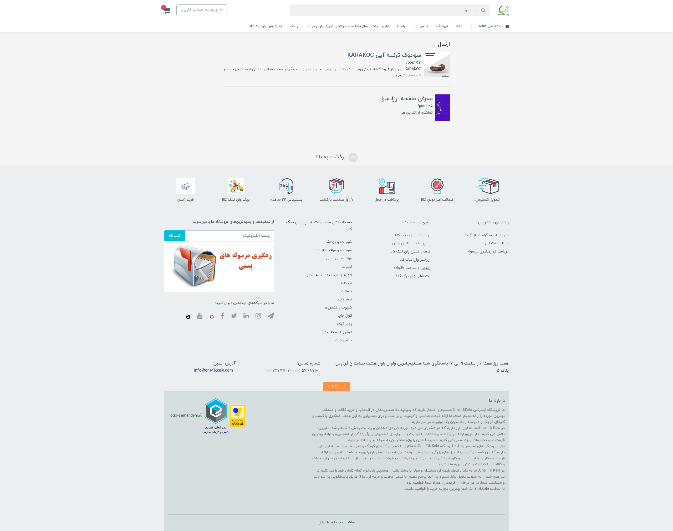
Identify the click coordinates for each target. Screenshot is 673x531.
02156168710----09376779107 (292, 370)
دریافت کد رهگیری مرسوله (488, 251)
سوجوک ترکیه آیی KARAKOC (384, 55)
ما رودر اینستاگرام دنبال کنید (487, 235)
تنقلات (346, 291)
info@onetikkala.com (213, 370)
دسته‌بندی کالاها (491, 26)
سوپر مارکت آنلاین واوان (411, 243)
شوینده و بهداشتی (337, 242)
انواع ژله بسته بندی (337, 332)
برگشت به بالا (331, 157)
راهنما (401, 26)
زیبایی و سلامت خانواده (412, 267)
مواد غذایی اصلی (339, 258)
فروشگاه (442, 26)
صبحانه (346, 283)
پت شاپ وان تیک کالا (413, 276)
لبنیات (347, 266)
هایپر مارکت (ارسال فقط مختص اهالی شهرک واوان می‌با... (347, 26)
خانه (459, 26)
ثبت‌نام (175, 236)
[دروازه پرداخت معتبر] (238, 415)
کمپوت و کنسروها (338, 307)
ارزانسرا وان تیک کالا (414, 259)
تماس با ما (420, 26)
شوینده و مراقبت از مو (334, 250)
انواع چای (345, 315)
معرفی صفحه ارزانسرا (407, 99)
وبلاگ (294, 26)
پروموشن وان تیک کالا (412, 235)
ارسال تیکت (336, 386)
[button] (170, 10)
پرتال (322, 522)
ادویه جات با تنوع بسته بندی (329, 274)
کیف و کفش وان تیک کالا (410, 251)
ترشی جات (343, 340)
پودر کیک (344, 323)
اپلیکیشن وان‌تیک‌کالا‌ (266, 26)
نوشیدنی (345, 299)
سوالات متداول (497, 243)
